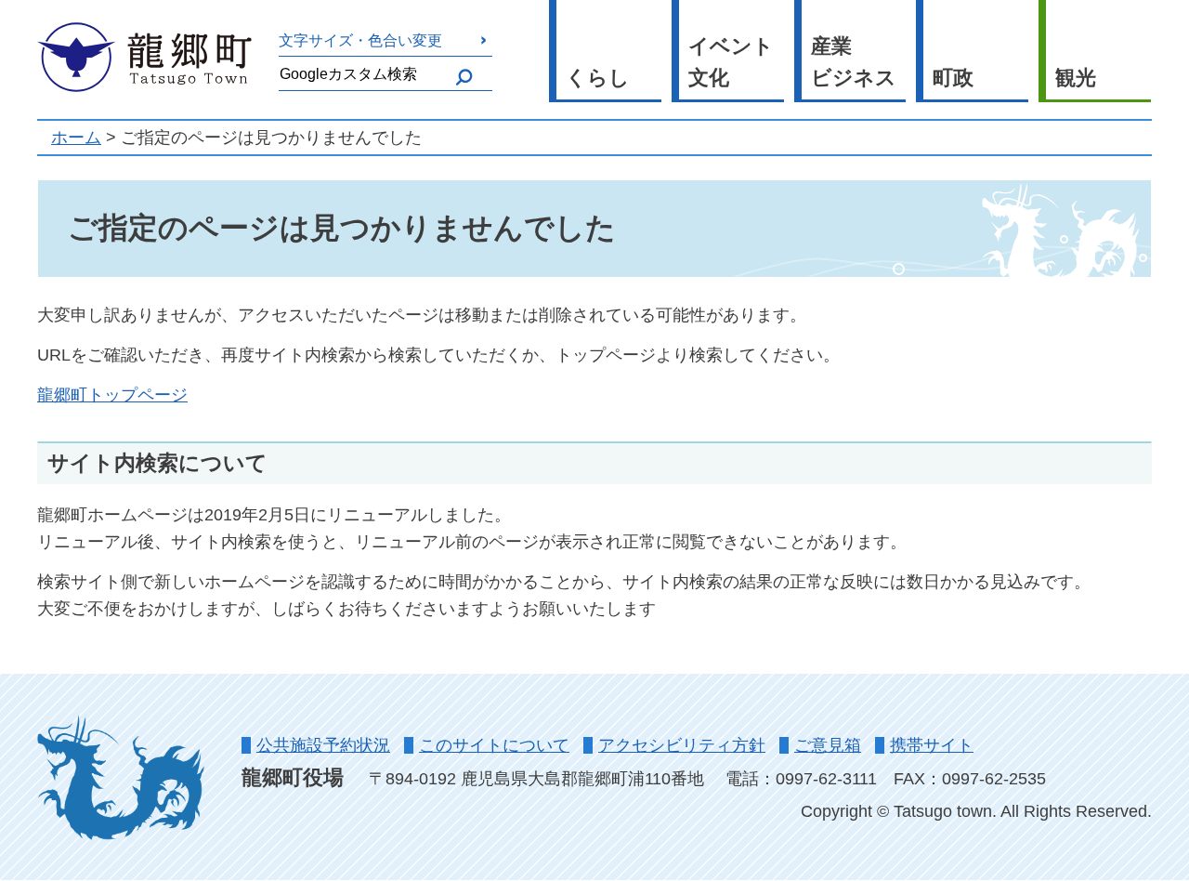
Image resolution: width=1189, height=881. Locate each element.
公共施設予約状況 (323, 745)
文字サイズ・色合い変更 (360, 40)
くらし (598, 77)
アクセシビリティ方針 (681, 745)
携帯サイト (931, 745)
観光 (1075, 77)
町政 (953, 77)
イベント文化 (731, 62)
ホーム (76, 137)
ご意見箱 (827, 745)
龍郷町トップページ (112, 395)
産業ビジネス (853, 62)
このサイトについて (494, 745)
